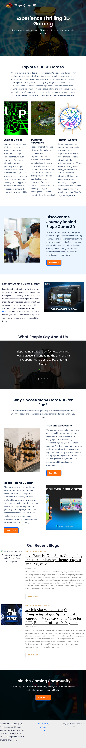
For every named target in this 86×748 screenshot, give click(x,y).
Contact (43, 730)
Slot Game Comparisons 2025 (38, 551)
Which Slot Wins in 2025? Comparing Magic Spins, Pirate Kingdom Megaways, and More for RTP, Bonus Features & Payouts (53, 616)
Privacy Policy (43, 723)
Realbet (5, 311)
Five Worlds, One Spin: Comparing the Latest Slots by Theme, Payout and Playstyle (54, 559)
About (43, 727)
